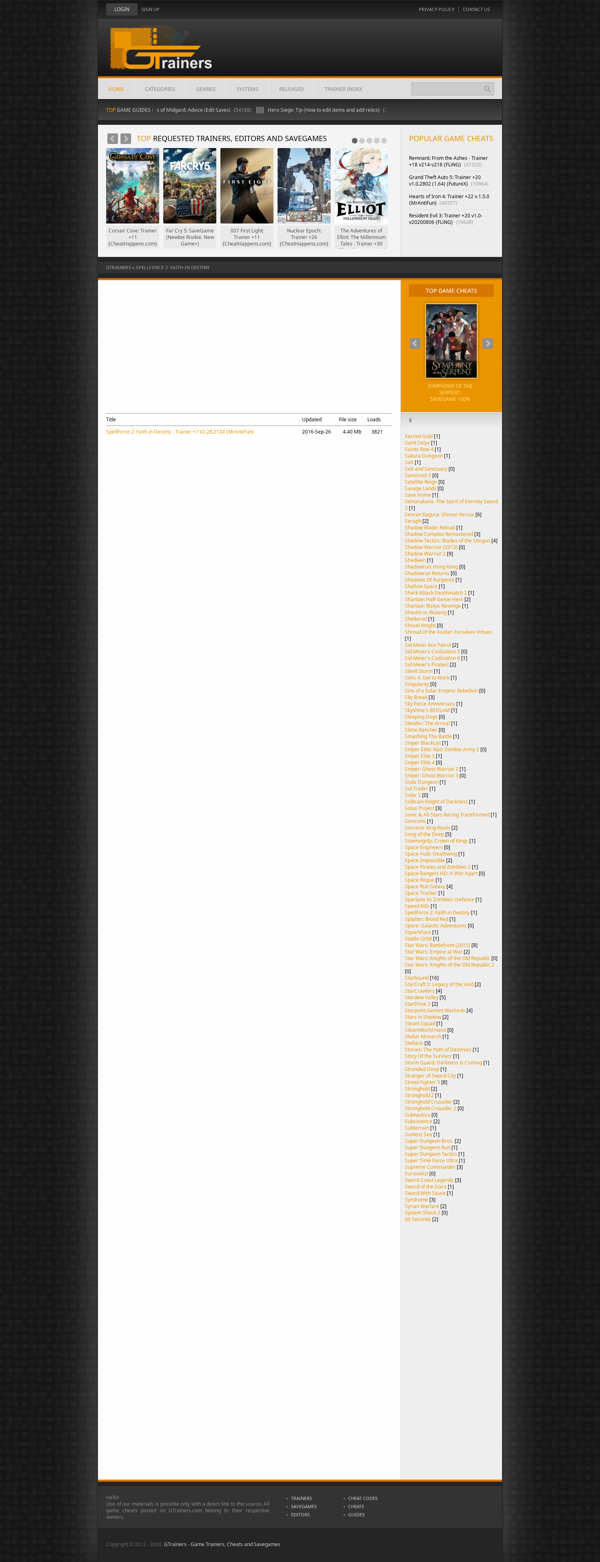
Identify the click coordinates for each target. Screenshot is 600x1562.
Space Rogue (419, 879)
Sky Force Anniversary (430, 703)
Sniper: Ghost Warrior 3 (431, 775)
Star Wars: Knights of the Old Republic (447, 958)
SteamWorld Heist (425, 1030)
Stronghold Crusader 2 (430, 1108)
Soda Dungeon (421, 782)
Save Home (418, 494)
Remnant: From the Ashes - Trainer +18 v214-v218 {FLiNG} (448, 161)
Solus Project (419, 808)
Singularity (417, 684)
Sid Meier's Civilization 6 (432, 658)
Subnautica (417, 1114)
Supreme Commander (430, 1167)
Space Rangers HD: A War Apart (441, 873)
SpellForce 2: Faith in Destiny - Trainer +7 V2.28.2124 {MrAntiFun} (180, 431)
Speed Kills (417, 906)
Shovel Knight (420, 625)
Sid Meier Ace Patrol (428, 645)
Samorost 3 (418, 475)
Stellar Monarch (423, 1036)
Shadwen (415, 560)
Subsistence (418, 1121)
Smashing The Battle (428, 736)
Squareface (418, 932)
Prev (112, 138)
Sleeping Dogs (421, 716)
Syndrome (416, 1199)
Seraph (413, 521)
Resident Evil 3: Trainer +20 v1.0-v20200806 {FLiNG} (445, 219)
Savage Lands (420, 488)
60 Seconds (418, 1219)
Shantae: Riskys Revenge (433, 605)
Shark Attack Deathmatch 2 (436, 592)
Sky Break (416, 697)
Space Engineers (424, 847)
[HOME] (167, 53)
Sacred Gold (419, 436)
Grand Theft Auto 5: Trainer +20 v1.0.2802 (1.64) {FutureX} (449, 180)
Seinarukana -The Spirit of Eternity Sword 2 (451, 504)
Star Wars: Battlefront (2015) (437, 945)
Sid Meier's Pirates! (427, 664)
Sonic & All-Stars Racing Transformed (447, 814)
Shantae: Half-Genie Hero (434, 599)
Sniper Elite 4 (420, 762)
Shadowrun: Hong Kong (431, 566)
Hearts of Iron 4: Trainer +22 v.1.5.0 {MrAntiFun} (449, 199)
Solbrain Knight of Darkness (436, 801)
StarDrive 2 (418, 1003)
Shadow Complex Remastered (439, 534)
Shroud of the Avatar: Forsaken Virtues (448, 631)
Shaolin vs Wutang (426, 612)
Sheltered (416, 618)
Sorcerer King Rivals (427, 827)
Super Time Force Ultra (431, 1160)
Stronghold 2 (419, 1095)
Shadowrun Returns (427, 573)
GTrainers (118, 267)
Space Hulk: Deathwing (431, 853)
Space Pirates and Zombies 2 (438, 866)
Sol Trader (416, 788)
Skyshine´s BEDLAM (427, 710)
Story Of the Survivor (428, 1056)
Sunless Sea (418, 1134)
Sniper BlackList (423, 742)
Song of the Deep (424, 834)
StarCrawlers (420, 990)
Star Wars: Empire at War (433, 951)
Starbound (417, 977)
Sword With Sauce (425, 1193)
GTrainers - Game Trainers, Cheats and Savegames (222, 1544)
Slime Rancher (421, 729)
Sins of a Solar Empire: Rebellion (441, 690)
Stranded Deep (422, 1069)
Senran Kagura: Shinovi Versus (439, 514)
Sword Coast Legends (429, 1180)
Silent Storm (419, 671)
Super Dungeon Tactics (431, 1153)
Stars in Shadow (423, 1016)
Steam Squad (420, 1023)
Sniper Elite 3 (420, 755)
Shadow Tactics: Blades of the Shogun (447, 540)
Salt (409, 462)
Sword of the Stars (426, 1186)
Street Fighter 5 (422, 1082)
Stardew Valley (421, 997)
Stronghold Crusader (428, 1101)
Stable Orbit (418, 938)
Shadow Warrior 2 (425, 553)
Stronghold (417, 1088)
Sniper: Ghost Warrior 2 (431, 769)
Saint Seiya (417, 442)
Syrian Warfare (422, 1206)
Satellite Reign (421, 481)
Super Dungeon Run (427, 1147)
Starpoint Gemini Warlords (435, 1010)
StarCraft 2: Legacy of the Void (439, 984)
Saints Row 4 (419, 449)
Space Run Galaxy (425, 886)
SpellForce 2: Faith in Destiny (437, 912)
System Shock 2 (422, 1212)
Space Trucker (421, 892)
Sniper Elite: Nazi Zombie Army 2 (442, 749)
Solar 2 (413, 795)
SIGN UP (151, 9)
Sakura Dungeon (424, 455)
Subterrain (417, 1127)
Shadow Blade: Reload (430, 527)
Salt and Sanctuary (426, 468)
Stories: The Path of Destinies (438, 1049)
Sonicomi (415, 821)
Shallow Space (421, 586)
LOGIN (121, 9)
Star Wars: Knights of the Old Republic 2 (449, 964)
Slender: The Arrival (427, 723)
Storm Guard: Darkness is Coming (443, 1062)
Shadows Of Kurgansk (429, 579)
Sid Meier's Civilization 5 (432, 651)
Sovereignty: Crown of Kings (436, 840)
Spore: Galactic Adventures (436, 925)
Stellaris (414, 1043)
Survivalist (416, 1173)
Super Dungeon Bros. (429, 1140)
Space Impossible (425, 860)
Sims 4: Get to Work (427, 677)
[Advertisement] (246, 353)
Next (125, 138)
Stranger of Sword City (430, 1075)
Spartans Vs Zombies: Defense (439, 899)
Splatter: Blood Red (426, 919)
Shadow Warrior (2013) (431, 547)
